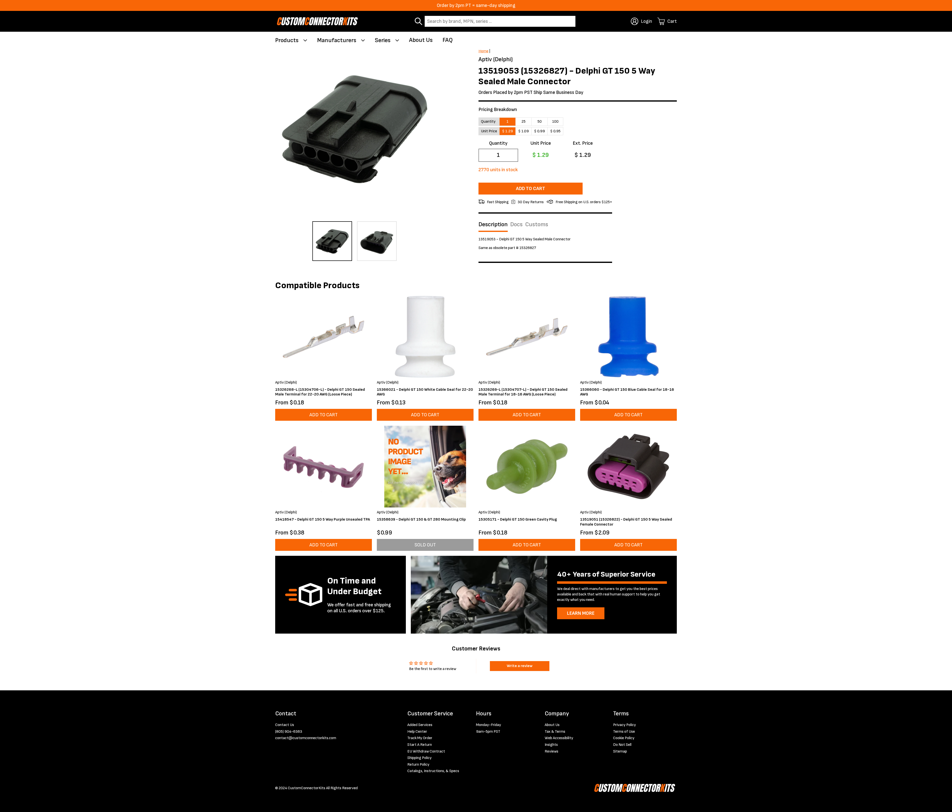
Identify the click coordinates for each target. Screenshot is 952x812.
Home (483, 51)
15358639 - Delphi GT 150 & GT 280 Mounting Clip (421, 519)
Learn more (581, 613)
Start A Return (419, 744)
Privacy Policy (624, 725)
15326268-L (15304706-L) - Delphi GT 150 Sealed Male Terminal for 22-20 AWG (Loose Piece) (320, 392)
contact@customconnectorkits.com (305, 738)
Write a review (520, 666)
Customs (536, 224)
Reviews (551, 751)
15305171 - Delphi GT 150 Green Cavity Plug (517, 519)
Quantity (498, 143)
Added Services (419, 725)
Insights (551, 744)
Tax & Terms (555, 731)
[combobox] (500, 21)
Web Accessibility (559, 738)
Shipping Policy (419, 758)
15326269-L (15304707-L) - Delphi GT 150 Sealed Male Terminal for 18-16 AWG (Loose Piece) (522, 392)
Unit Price (540, 143)
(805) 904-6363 (288, 731)
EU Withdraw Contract (426, 751)
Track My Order (419, 738)
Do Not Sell (622, 744)
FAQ (448, 40)
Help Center (417, 731)
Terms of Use (624, 731)
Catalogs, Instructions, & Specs (433, 771)
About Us (421, 40)
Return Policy (418, 764)
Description (493, 224)
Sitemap (620, 751)
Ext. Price (583, 143)
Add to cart (530, 189)
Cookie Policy (623, 738)
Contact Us (284, 725)
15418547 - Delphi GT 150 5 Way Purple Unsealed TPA (322, 519)
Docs (516, 224)
